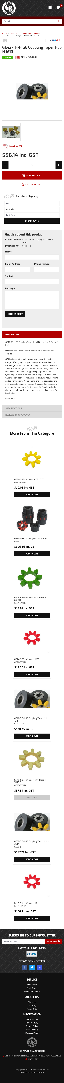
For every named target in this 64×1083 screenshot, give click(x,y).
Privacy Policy (32, 1022)
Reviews (10, 414)
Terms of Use (32, 1019)
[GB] (5, 43)
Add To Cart (33, 175)
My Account (32, 984)
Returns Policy (32, 1026)
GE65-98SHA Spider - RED (26, 904)
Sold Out (32, 797)
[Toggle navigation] (50, 8)
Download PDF (15, 146)
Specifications (13, 408)
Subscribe (52, 941)
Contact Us (32, 1009)
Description (12, 334)
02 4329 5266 (33, 1059)
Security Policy (32, 1029)
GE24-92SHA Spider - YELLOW (29, 481)
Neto (42, 1072)
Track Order (32, 988)
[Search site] (59, 21)
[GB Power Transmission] (9, 8)
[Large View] (11, 131)
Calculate (33, 221)
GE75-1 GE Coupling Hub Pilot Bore (30, 540)
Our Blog (32, 1005)
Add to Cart (32, 494)
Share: (49, 40)
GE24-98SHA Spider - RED (26, 660)
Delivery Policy (32, 1033)
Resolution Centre (32, 991)
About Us (32, 1002)
